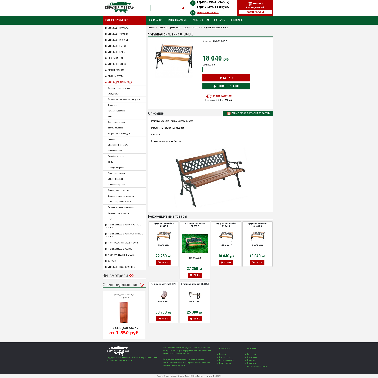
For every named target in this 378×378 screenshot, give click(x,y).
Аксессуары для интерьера (121, 255)
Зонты (111, 162)
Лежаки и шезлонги (116, 110)
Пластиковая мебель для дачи (122, 243)
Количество (208, 65)
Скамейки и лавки (116, 156)
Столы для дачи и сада (118, 213)
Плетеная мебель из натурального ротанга (123, 226)
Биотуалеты (113, 93)
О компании (155, 20)
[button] (226, 77)
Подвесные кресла (116, 184)
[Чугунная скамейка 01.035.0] (195, 243)
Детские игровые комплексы (121, 207)
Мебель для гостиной (117, 40)
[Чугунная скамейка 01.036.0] (164, 236)
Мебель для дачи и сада (119, 82)
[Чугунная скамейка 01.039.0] (258, 236)
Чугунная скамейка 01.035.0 (195, 225)
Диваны (111, 139)
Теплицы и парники (116, 167)
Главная (151, 27)
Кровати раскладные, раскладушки (124, 99)
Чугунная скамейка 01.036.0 (164, 225)
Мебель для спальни (117, 34)
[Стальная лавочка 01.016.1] (195, 295)
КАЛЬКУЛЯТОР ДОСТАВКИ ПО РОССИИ (250, 113)
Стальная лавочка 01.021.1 (164, 284)
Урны (110, 116)
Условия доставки (222, 95)
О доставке (236, 20)
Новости (251, 360)
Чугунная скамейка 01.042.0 (226, 225)
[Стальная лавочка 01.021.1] (163, 295)
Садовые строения (116, 173)
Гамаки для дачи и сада (118, 190)
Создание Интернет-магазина (167, 376)
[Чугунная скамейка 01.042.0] (226, 236)
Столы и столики (115, 70)
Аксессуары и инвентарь (119, 88)
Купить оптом (201, 20)
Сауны (110, 218)
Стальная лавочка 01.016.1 (195, 284)
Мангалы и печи (115, 150)
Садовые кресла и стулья (119, 201)
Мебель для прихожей (118, 28)
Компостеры (113, 105)
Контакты (219, 20)
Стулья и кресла (115, 76)
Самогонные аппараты (118, 145)
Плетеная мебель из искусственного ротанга (124, 235)
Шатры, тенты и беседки (119, 133)
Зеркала (111, 261)
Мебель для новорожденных (121, 267)
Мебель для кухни (116, 52)
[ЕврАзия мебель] (119, 7)
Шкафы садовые (115, 127)
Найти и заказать (177, 20)
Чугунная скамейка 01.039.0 (258, 225)
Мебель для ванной (117, 46)
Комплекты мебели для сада (121, 196)
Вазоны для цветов (116, 122)
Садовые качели (115, 179)
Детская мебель (115, 58)
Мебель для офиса (116, 64)
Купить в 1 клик (228, 86)
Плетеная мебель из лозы (119, 249)
